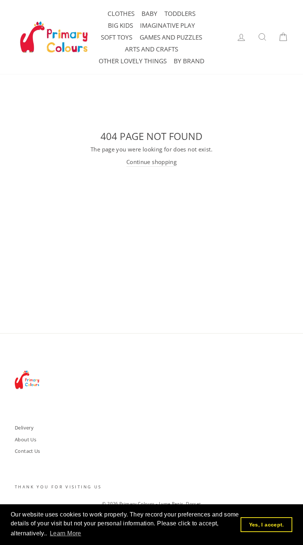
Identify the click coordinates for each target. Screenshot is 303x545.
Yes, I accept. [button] (266, 525)
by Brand (189, 61)
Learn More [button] (65, 533)
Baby (149, 13)
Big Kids (120, 25)
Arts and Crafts (151, 49)
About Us (25, 439)
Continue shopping (151, 161)
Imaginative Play (167, 25)
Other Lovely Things (133, 61)
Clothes (121, 13)
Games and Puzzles (171, 37)
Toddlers (179, 13)
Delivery (24, 427)
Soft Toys (116, 37)
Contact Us (27, 451)
